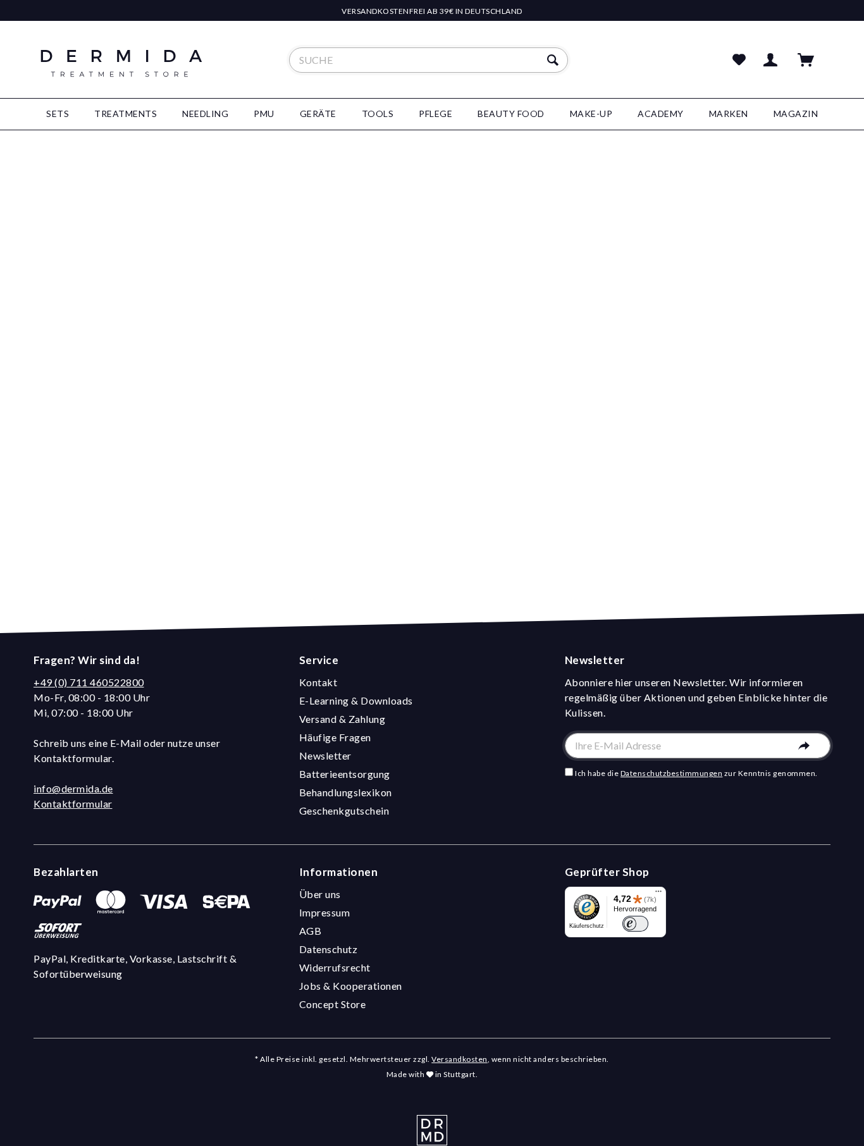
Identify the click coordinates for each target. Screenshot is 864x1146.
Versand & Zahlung (342, 719)
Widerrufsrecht (335, 967)
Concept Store (332, 1004)
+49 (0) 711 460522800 (89, 682)
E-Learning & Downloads (356, 700)
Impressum (324, 912)
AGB (310, 931)
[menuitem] (428, 60)
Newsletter (325, 755)
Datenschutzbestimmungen (671, 773)
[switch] (635, 924)
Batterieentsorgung (344, 774)
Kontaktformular (73, 804)
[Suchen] (554, 60)
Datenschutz (328, 949)
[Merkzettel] (739, 60)
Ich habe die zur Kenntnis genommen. (696, 773)
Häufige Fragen (335, 737)
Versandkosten (459, 1059)
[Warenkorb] (811, 60)
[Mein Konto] (772, 60)
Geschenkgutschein (344, 810)
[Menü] (658, 894)
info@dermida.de (73, 788)
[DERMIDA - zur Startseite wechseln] (121, 71)
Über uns (320, 894)
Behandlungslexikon (345, 792)
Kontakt (318, 682)
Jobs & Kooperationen (350, 986)
